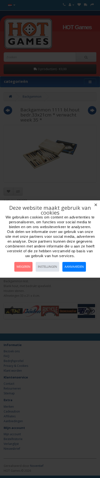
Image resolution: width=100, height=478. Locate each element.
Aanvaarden (74, 267)
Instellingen (47, 267)
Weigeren (23, 267)
